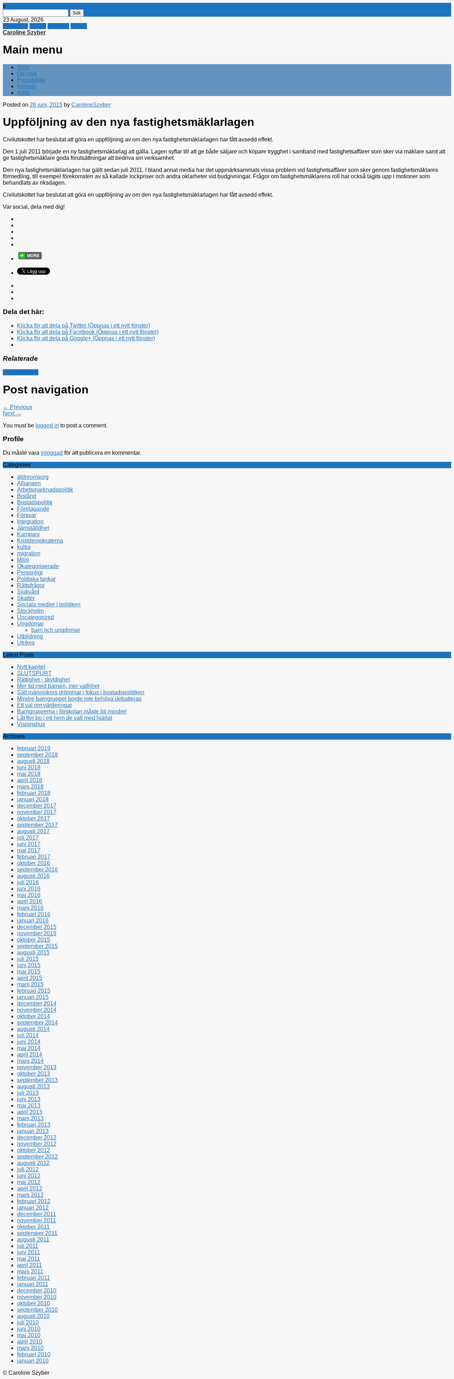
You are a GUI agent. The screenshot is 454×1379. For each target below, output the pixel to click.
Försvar (26, 515)
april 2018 (29, 780)
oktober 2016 (33, 863)
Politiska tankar (36, 579)
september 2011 (37, 1233)
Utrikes (26, 643)
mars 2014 (30, 1061)
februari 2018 (33, 793)
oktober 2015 (33, 940)
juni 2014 (28, 1042)
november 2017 (36, 812)
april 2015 (29, 978)
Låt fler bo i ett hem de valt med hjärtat (64, 718)
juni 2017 (28, 844)
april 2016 (29, 901)
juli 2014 (28, 1035)
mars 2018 (30, 787)
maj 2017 (28, 850)
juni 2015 (28, 965)
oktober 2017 (33, 818)
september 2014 (37, 1023)
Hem (23, 67)
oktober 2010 (33, 1303)
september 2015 (37, 946)
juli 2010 (28, 1322)
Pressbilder (31, 80)
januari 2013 (33, 1131)
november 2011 (36, 1220)
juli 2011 (27, 1246)
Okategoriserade (38, 566)
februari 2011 (33, 1278)
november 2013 (36, 1067)
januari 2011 (32, 1284)
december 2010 (36, 1291)
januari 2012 (33, 1208)
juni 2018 (28, 767)
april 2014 (29, 1055)
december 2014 (36, 1003)
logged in (47, 425)
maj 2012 (28, 1182)
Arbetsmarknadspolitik (45, 490)
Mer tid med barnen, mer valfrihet (58, 686)
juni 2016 (28, 889)
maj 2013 (28, 1106)
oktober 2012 (33, 1150)
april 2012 (29, 1188)
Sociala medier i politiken (49, 604)
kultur (24, 547)
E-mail (79, 26)
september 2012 (37, 1157)
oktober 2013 (33, 1074)
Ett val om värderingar (44, 705)
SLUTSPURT (34, 673)
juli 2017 (28, 838)
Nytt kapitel (31, 667)
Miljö (23, 560)
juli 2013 (28, 1093)
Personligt (30, 573)
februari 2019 (33, 748)
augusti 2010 (33, 1316)
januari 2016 (33, 921)
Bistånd (26, 496)
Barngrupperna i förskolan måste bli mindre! (72, 711)
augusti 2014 (33, 1029)
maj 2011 (28, 1259)
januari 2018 (33, 799)
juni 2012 (28, 1176)
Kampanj (28, 534)
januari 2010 (33, 1361)
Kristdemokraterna (40, 541)
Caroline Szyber (24, 32)
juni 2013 (28, 1099)
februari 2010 (33, 1354)
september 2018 (37, 755)
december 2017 (36, 806)
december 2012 (36, 1137)
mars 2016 (30, 908)
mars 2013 (30, 1118)
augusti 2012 (33, 1163)
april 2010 (29, 1342)
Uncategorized (35, 617)
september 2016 (37, 870)
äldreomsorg (33, 477)
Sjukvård (28, 592)
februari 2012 (33, 1201)
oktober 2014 (33, 1016)
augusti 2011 (33, 1240)
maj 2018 (28, 774)
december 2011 (36, 1214)
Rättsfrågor (31, 585)
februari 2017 (33, 857)
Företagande (33, 509)
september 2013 (37, 1080)
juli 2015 (28, 959)
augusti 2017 (33, 831)
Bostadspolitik (20, 372)
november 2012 (36, 1144)
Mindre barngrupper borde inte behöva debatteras (79, 699)
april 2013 (29, 1112)
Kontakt (26, 86)
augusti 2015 (33, 952)
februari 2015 (33, 991)
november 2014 (36, 1010)
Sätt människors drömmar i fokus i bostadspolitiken (80, 692)
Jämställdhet (33, 528)
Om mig (27, 74)
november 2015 (36, 933)
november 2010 (36, 1297)
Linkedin (58, 26)
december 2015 (36, 927)
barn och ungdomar (55, 630)
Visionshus (31, 724)
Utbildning (30, 636)
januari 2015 (33, 997)
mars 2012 (30, 1195)
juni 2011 (28, 1252)
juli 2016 (28, 882)
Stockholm (30, 611)
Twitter (37, 26)
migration (28, 553)
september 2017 (37, 825)
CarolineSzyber (91, 105)
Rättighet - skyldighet (43, 680)
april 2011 (29, 1265)
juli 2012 (28, 1169)
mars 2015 (30, 984)
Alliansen (29, 483)
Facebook (15, 26)
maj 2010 (28, 1335)
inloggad (52, 453)
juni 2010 (28, 1329)
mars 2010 (30, 1348)
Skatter (26, 598)
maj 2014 (28, 1048)
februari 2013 (33, 1125)
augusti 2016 (33, 876)
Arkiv (23, 93)
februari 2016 (33, 914)
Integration (30, 521)
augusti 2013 (33, 1086)
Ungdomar (30, 624)
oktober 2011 (33, 1227)
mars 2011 (30, 1271)
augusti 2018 (33, 761)
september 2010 (37, 1310)
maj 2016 (28, 895)
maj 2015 (28, 972)
